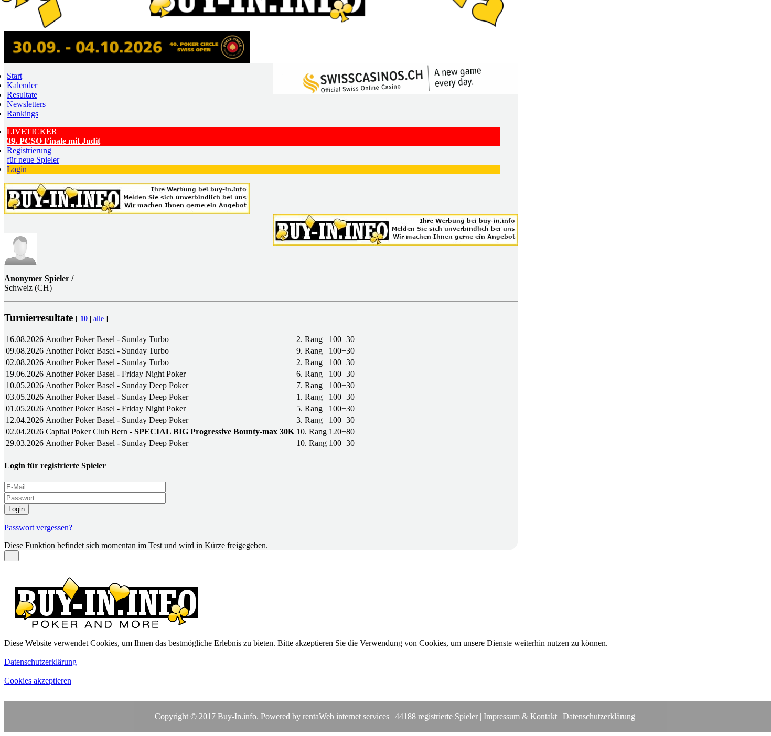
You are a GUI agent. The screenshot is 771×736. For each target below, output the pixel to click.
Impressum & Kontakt (520, 716)
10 (84, 319)
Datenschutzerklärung (40, 661)
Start (14, 75)
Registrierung (33, 155)
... (11, 556)
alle (98, 319)
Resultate (22, 94)
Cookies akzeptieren (37, 680)
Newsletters (26, 104)
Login (17, 169)
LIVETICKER (53, 136)
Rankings (22, 113)
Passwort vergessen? (38, 527)
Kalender (22, 85)
